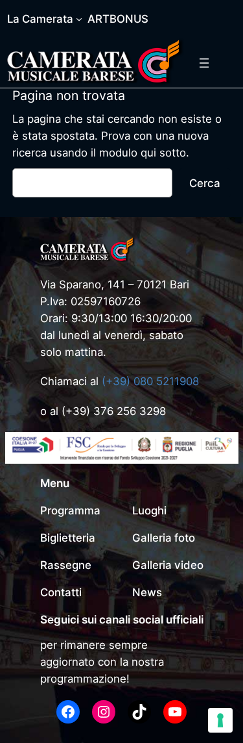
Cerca (204, 183)
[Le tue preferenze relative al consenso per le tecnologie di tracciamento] (220, 720)
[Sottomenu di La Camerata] (79, 19)
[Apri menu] (204, 63)
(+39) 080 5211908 (150, 381)
